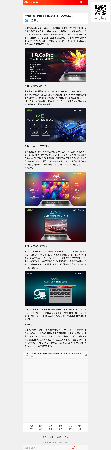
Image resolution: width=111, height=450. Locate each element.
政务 (80, 426)
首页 (44, 436)
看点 (70, 426)
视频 (31, 426)
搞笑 (31, 429)
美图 (50, 426)
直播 (41, 426)
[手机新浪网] (26, 2)
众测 (80, 429)
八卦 (41, 429)
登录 (67, 436)
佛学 (70, 429)
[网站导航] (85, 2)
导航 (52, 436)
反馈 (59, 436)
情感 (50, 429)
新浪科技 (34, 2)
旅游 (60, 429)
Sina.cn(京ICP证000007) (50, 442)
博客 (60, 426)
